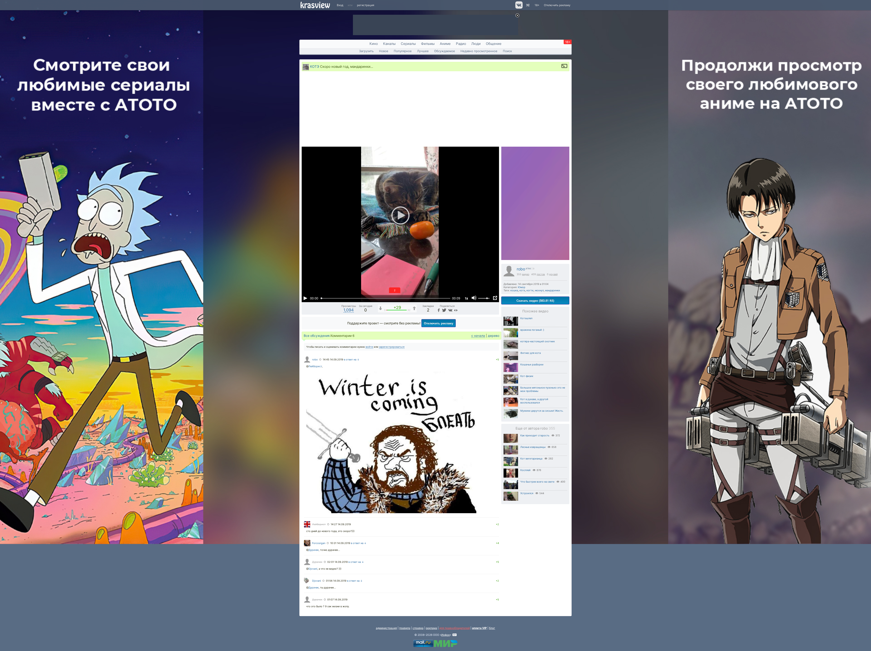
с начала (478, 336)
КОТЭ (314, 66)
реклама (431, 628)
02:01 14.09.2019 (337, 562)
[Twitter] (443, 310)
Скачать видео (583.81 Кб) (535, 300)
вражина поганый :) (532, 329)
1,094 (348, 310)
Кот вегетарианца (531, 458)
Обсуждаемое (444, 51)
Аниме (445, 43)
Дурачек (313, 549)
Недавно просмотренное (478, 51)
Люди (476, 43)
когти (529, 290)
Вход (340, 5)
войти (369, 346)
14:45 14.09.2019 (333, 359)
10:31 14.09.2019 (340, 543)
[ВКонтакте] (449, 310)
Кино (373, 43)
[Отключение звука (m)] (474, 298)
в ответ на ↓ (352, 359)
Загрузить (366, 51)
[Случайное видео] (527, 5)
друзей (553, 274)
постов (541, 274)
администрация (386, 628)
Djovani (312, 568)
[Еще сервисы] (455, 310)
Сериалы (408, 43)
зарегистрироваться (391, 346)
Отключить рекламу (557, 5)
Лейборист (315, 366)
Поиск (507, 51)
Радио (461, 43)
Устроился (526, 493)
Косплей (525, 470)
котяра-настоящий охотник (537, 341)
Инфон (445, 634)
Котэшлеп (526, 318)
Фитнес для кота (530, 353)
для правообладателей (454, 628)
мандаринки (552, 290)
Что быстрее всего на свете (537, 481)
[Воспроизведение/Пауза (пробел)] (305, 298)
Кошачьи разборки (531, 364)
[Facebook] (438, 310)
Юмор (521, 287)
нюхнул (539, 290)
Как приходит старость (534, 435)
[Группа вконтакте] (519, 7)
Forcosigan (318, 543)
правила (404, 628)
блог (492, 628)
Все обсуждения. (317, 336)
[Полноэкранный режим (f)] (495, 298)
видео (525, 274)
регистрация (365, 5)
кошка (514, 290)
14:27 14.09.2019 (341, 524)
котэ (522, 290)
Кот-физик (526, 376)
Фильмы (428, 43)
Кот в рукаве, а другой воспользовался (534, 401)
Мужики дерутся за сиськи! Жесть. (541, 410)
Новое (383, 51)
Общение (494, 43)
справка (418, 628)
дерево (493, 336)
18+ (537, 5)
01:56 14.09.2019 (336, 580)
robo (521, 269)
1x (466, 298)
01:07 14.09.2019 (337, 599)
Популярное (403, 51)
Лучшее (423, 51)
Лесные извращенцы (533, 447)
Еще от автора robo (535, 428)
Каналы (389, 43)
